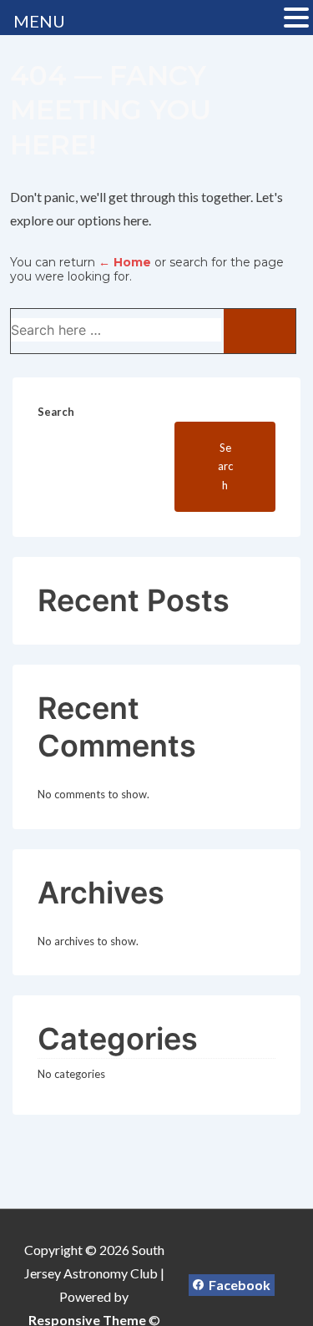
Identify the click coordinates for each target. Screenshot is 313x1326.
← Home (124, 262)
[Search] (259, 331)
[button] (296, 19)
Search (56, 411)
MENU (39, 21)
